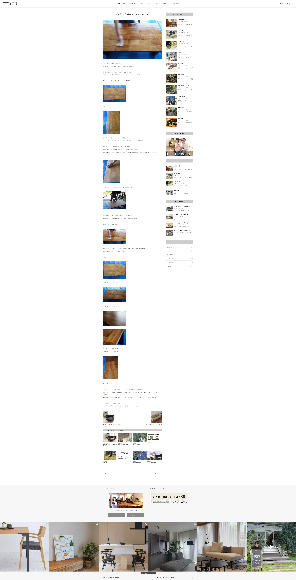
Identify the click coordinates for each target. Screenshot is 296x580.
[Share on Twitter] (158, 474)
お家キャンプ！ (182, 52)
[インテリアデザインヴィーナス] (10, 3)
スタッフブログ (171, 258)
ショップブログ (181, 208)
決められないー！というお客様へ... (182, 206)
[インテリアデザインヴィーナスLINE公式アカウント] (281, 4)
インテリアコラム (171, 251)
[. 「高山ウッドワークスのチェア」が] (123, 547)
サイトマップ (167, 577)
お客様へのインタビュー (173, 247)
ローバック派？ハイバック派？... (182, 223)
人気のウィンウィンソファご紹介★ (113, 425)
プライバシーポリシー (177, 577)
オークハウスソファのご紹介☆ (153, 425)
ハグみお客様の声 (171, 262)
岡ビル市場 (180, 118)
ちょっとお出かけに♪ (183, 85)
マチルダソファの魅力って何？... (182, 214)
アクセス (160, 577)
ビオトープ (180, 41)
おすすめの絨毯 (182, 19)
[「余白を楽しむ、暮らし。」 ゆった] (172, 547)
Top (192, 577)
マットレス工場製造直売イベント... (182, 231)
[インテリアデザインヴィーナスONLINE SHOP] (289, 4)
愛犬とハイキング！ (183, 74)
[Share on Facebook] (156, 474)
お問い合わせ (136, 515)
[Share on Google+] (161, 474)
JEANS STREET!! (182, 96)
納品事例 (169, 266)
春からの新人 (181, 63)
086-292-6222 (116, 515)
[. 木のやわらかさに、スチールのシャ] (24, 547)
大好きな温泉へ (182, 107)
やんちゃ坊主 (181, 30)
